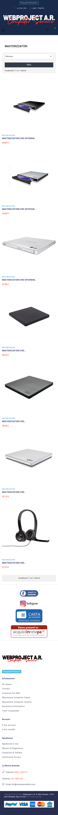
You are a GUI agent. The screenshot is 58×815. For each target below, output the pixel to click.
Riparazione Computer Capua (16, 697)
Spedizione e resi (10, 744)
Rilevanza (29, 56)
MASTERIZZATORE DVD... (14, 350)
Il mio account (9, 725)
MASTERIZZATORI (8, 135)
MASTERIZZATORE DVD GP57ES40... (19, 209)
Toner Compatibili (10, 711)
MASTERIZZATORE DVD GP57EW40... (19, 280)
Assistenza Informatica (13, 706)
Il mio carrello (8, 729)
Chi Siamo (7, 684)
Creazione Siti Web (11, 693)
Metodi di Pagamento (12, 748)
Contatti (6, 689)
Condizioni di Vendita (12, 753)
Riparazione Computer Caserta (17, 702)
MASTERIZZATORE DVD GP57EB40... (19, 138)
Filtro (29, 64)
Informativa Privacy (11, 757)
